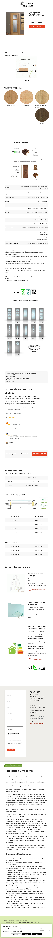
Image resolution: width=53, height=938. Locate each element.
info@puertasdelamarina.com (36, 723)
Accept (37, 934)
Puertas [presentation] (19, 765)
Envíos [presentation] (7, 765)
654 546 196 (42, 717)
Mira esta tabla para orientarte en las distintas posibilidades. (37, 590)
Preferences (15, 934)
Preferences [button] (20, 931)
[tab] (7, 765)
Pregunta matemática (14, 733)
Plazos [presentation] (13, 765)
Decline (26, 934)
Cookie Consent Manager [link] (7, 926)
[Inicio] (26, 4)
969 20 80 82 (39, 718)
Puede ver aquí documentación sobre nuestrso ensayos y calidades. (37, 658)
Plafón (33, 20)
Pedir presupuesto (39, 453)
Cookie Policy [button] (42, 930)
